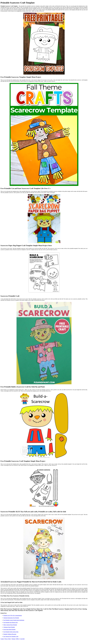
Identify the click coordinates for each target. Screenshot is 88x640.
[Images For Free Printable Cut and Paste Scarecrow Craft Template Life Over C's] (44, 134)
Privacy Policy (8, 638)
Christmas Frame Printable (9, 627)
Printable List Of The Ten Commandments (12, 615)
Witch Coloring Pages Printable (10, 624)
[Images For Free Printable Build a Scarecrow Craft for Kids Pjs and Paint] (44, 343)
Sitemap (13, 638)
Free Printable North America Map (10, 631)
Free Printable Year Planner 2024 (10, 622)
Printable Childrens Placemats (9, 634)
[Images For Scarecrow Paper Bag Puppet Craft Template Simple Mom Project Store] (44, 218)
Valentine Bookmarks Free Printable (11, 617)
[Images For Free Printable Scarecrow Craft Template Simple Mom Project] (44, 426)
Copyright (22, 638)
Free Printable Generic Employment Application (13, 620)
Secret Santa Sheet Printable (9, 629)
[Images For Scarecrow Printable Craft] (44, 272)
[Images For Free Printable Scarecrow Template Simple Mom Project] (44, 44)
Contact (2, 638)
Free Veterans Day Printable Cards (10, 636)
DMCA (17, 638)
